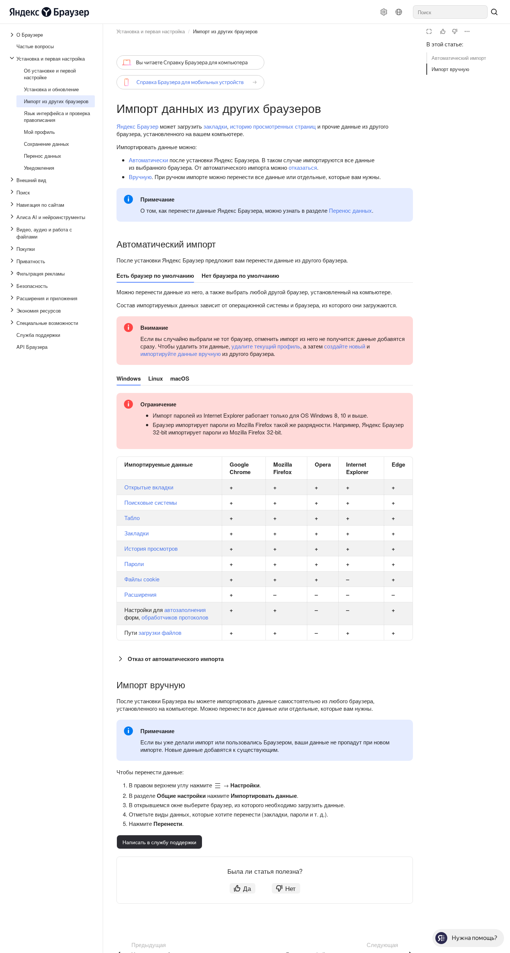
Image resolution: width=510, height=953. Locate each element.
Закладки (136, 533)
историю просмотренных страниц (273, 126)
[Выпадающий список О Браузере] (12, 35)
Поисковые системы (150, 502)
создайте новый (344, 346)
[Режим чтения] (429, 31)
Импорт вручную (450, 69)
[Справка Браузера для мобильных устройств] (190, 82)
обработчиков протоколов (175, 617)
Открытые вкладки (148, 487)
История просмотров (151, 548)
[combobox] (450, 12)
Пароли (134, 564)
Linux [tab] (155, 378)
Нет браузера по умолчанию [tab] (240, 275)
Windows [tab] (128, 378)
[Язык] (398, 12)
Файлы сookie (141, 579)
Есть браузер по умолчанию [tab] (155, 275)
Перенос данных (350, 210)
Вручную (140, 177)
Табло (132, 518)
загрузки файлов (160, 632)
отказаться (303, 167)
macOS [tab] (179, 378)
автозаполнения (185, 610)
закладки (215, 126)
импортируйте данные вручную (180, 353)
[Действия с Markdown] (467, 31)
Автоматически (148, 160)
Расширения (140, 594)
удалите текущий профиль (265, 346)
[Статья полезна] (443, 31)
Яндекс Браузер (137, 126)
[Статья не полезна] (455, 31)
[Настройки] (384, 12)
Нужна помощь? (474, 937)
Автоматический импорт (459, 57)
